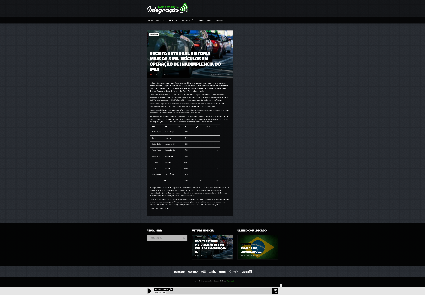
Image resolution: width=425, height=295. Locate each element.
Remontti (230, 281)
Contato (220, 20)
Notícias (160, 20)
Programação (188, 20)
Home (150, 20)
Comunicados (173, 20)
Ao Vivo (200, 20)
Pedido (210, 20)
